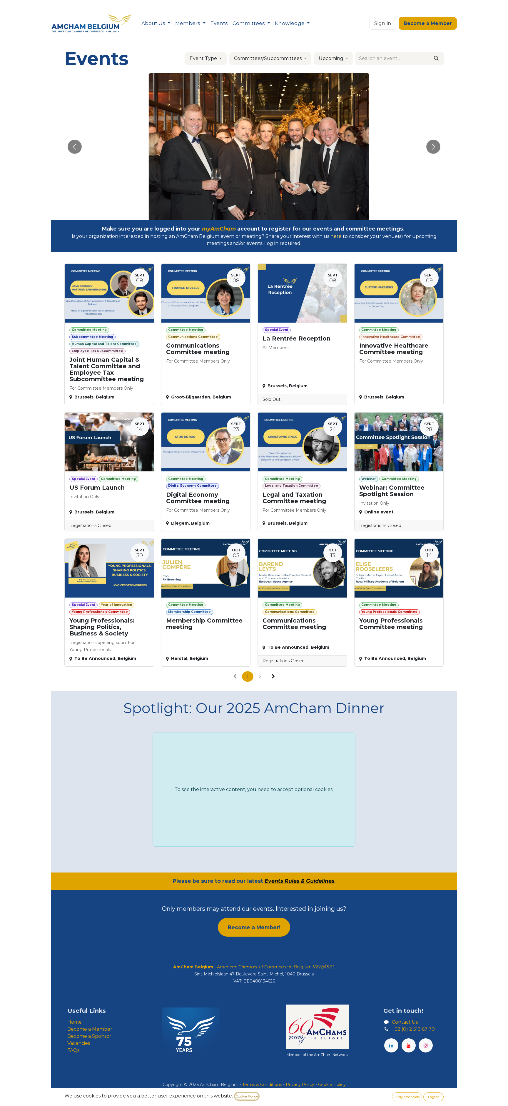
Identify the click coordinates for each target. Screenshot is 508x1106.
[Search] (436, 58)
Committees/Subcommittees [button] (268, 58)
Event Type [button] (204, 58)
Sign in (382, 23)
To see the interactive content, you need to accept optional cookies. (254, 789)
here (336, 236)
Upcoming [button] (332, 58)
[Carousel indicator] (243, 214)
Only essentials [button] (407, 1097)
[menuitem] (156, 23)
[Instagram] (426, 1045)
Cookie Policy (246, 1096)
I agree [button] (433, 1097)
